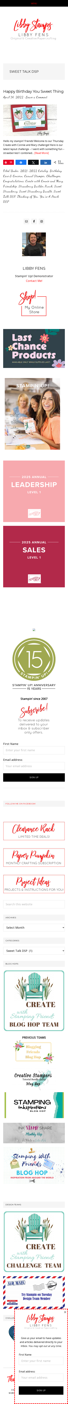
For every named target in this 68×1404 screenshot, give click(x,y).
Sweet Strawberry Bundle (35, 191)
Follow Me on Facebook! (21, 803)
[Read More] (41, 153)
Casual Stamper (34, 176)
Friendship (10, 186)
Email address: (13, 760)
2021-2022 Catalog (34, 171)
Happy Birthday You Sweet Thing (33, 91)
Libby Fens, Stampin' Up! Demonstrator (34, 30)
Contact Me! (34, 281)
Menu (34, 3)
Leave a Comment (36, 97)
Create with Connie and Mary (44, 181)
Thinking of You (27, 196)
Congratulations (13, 181)
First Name (10, 744)
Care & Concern (13, 176)
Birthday (56, 171)
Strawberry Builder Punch (36, 186)
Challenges (53, 176)
